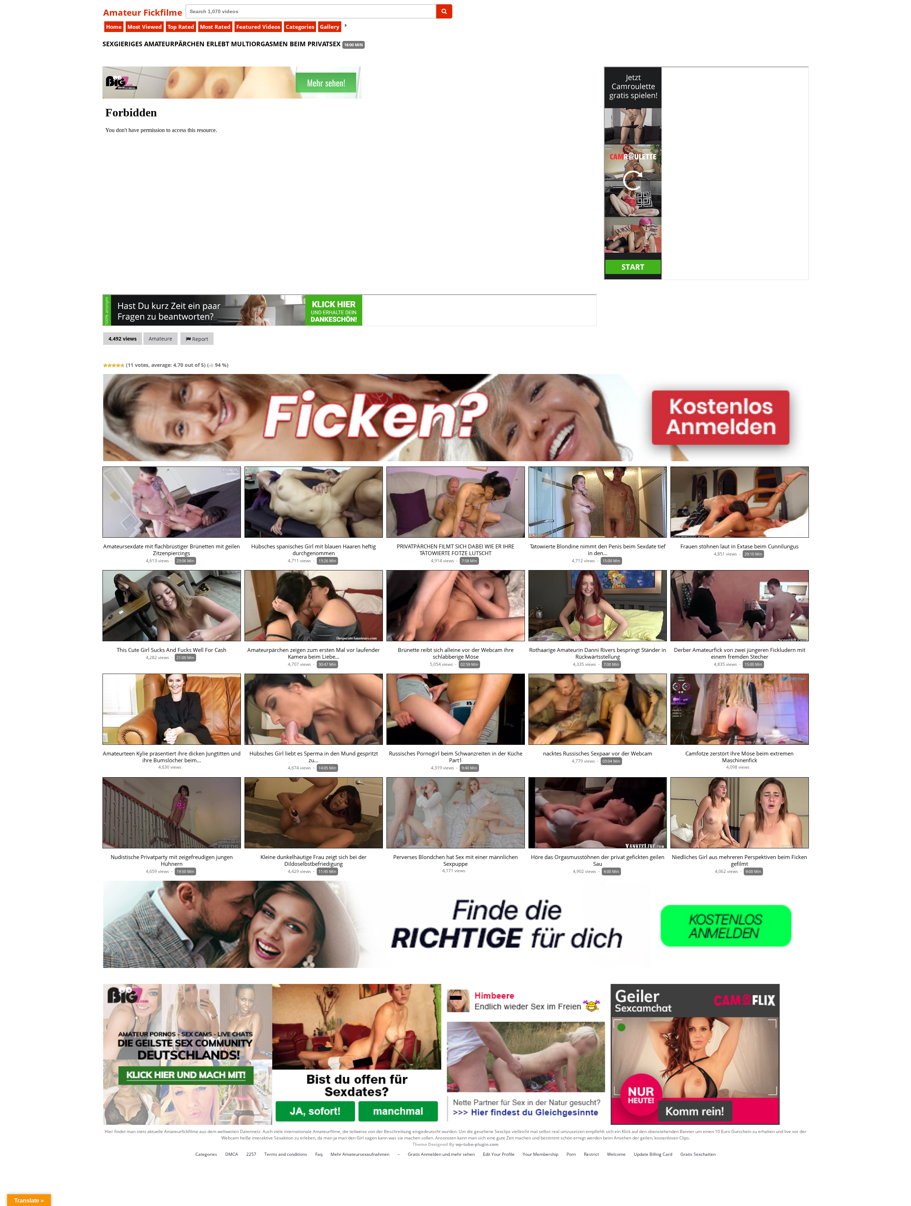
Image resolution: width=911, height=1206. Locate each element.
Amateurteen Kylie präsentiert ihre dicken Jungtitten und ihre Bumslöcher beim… (172, 757)
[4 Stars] (118, 365)
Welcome (616, 1154)
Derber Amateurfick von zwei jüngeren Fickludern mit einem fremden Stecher (739, 653)
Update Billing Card (653, 1154)
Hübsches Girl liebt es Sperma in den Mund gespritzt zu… (313, 757)
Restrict (591, 1154)
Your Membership (540, 1154)
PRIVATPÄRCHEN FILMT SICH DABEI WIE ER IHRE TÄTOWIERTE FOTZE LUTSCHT (455, 550)
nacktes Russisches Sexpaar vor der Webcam (597, 753)
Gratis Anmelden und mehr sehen (441, 1154)
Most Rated (215, 26)
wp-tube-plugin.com (477, 1144)
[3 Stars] (114, 365)
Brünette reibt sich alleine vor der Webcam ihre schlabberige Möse (456, 653)
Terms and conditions (285, 1154)
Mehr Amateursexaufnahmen (360, 1154)
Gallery (329, 26)
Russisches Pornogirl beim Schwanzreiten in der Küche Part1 (455, 757)
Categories (300, 26)
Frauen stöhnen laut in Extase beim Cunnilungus (739, 546)
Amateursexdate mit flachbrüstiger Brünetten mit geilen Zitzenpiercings (171, 550)
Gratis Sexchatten (698, 1154)
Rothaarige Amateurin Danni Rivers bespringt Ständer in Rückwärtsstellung (597, 653)
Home (114, 26)
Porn (571, 1154)
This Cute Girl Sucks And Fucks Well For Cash (171, 650)
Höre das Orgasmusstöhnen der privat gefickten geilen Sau (597, 860)
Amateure (160, 338)
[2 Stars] (109, 365)
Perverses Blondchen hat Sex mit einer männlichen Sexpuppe (455, 860)
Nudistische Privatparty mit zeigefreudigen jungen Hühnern (172, 860)
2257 (251, 1154)
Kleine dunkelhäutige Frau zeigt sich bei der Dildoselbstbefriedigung (313, 860)
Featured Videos (258, 26)
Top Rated (181, 26)
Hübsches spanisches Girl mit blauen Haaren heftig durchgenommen (313, 550)
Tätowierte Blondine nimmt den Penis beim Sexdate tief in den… (597, 550)
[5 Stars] (122, 365)
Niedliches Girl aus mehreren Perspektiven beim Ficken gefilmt (739, 860)
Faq (318, 1154)
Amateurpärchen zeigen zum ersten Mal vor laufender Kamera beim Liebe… (313, 653)
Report (199, 339)
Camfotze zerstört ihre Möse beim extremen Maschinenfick (739, 757)
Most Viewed (144, 26)
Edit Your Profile (499, 1154)
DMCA (231, 1154)
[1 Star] (105, 365)
